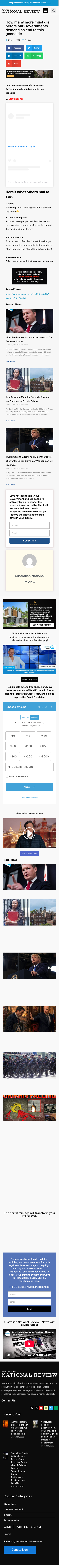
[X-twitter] (32, 1408)
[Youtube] (41, 1408)
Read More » (10, 361)
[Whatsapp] (56, 1408)
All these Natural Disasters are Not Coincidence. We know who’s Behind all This (19, 1428)
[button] (45, 10)
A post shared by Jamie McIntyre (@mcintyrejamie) (31, 182)
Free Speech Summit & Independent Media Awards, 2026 (29, 3)
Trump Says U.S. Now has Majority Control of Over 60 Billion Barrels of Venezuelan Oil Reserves (29, 460)
